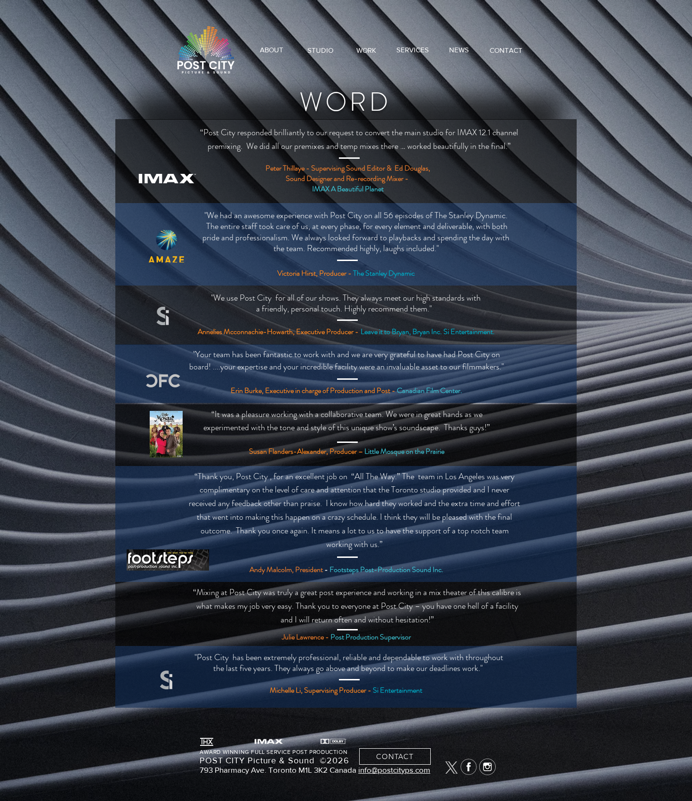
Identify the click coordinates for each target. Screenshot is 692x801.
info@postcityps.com (394, 769)
